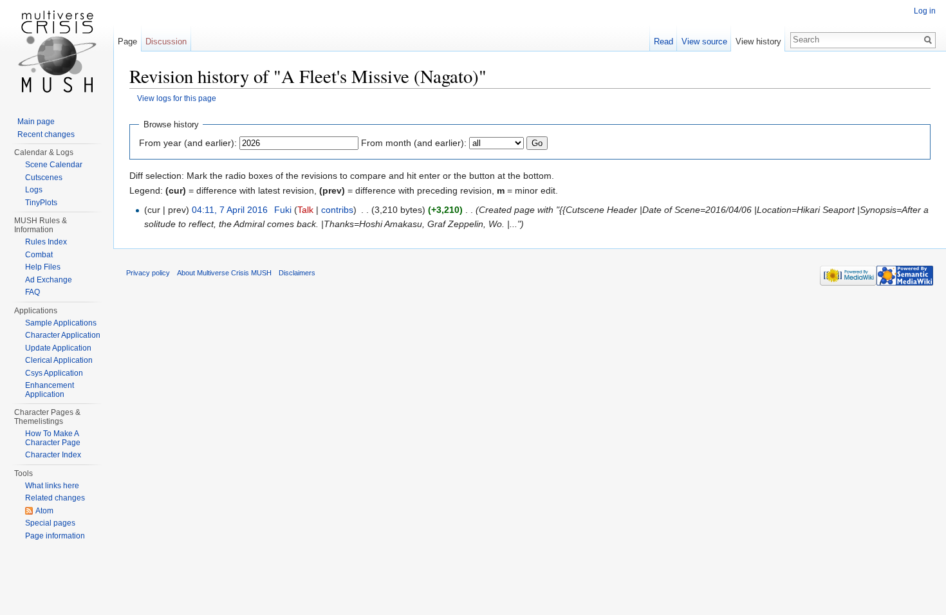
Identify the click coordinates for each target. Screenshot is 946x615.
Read (663, 41)
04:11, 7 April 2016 (230, 210)
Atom (44, 510)
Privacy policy (148, 273)
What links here (52, 485)
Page (127, 41)
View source (704, 41)
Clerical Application (59, 360)
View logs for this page (176, 98)
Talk (305, 210)
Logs (33, 189)
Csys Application (54, 373)
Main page (36, 121)
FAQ (32, 292)
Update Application (58, 348)
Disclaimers (297, 273)
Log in (925, 10)
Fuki (283, 210)
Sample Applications (61, 322)
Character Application (62, 335)
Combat (39, 254)
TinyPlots (41, 202)
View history (758, 41)
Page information (55, 535)
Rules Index (46, 241)
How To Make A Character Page (52, 438)
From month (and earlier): (414, 143)
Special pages (50, 523)
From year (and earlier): (188, 143)
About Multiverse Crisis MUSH (224, 273)
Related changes (55, 497)
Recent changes (46, 134)
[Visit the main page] (56, 51)
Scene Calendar (53, 164)
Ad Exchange (48, 279)
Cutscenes (43, 177)
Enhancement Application (49, 390)
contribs (337, 210)
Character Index (53, 454)
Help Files (42, 266)
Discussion (166, 41)
